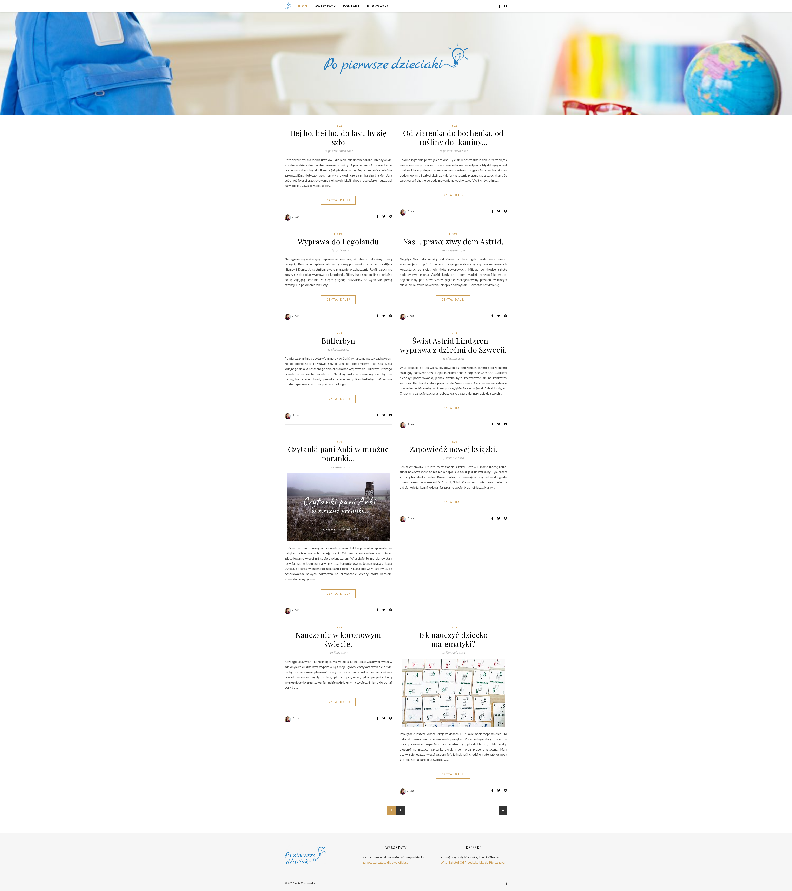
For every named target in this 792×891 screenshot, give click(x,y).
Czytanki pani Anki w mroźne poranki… (338, 453)
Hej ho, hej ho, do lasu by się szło (338, 137)
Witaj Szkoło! (450, 862)
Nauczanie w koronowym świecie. (338, 639)
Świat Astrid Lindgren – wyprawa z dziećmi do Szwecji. (453, 345)
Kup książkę (378, 6)
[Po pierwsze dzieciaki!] (290, 6)
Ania (295, 216)
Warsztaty (325, 6)
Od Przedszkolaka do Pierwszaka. (482, 862)
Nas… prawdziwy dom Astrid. (453, 241)
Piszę (338, 125)
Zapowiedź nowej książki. (453, 449)
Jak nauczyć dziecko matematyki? (453, 639)
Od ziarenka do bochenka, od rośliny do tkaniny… (453, 137)
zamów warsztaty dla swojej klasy (385, 862)
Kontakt (351, 6)
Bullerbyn (338, 340)
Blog (302, 6)
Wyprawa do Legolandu (338, 241)
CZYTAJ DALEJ (338, 200)
